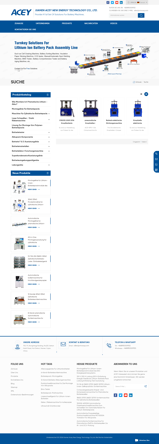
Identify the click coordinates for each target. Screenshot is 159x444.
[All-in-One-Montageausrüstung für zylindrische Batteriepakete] (19, 243)
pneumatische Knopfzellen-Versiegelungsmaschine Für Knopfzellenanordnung (90, 122)
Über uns (14, 373)
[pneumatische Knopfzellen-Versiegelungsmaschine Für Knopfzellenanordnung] (90, 108)
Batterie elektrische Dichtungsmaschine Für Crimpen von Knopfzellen (114, 122)
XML (12, 391)
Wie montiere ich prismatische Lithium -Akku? (29, 103)
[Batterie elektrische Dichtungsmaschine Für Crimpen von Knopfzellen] (113, 108)
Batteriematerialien (20, 146)
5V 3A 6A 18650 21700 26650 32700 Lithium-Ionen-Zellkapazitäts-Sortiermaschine (93, 385)
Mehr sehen (32, 189)
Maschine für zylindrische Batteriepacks (29, 114)
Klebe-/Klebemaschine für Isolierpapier (56, 402)
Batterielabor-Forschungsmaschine (27, 151)
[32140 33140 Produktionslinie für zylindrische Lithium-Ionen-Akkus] (19, 205)
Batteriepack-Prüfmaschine (52, 393)
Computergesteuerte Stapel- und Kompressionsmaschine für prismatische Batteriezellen (92, 392)
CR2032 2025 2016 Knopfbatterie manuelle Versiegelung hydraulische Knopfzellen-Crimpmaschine (66, 122)
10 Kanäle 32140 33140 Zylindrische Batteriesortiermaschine (37, 296)
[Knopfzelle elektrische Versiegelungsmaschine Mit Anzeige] (137, 108)
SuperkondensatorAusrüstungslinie (27, 156)
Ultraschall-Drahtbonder (50, 406)
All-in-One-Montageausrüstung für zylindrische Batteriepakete (37, 240)
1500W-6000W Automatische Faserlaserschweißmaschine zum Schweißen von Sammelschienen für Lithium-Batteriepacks (91, 407)
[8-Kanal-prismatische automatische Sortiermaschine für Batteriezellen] (19, 319)
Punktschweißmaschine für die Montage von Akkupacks (57, 385)
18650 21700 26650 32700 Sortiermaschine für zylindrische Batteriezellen (93, 399)
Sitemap (14, 387)
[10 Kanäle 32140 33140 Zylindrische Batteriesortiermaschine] (19, 300)
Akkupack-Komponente (22, 137)
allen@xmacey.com (128, 10)
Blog (12, 384)
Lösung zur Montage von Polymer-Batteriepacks (27, 126)
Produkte (67, 24)
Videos (113, 24)
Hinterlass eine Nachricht (144, 441)
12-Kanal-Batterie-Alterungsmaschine (56, 380)
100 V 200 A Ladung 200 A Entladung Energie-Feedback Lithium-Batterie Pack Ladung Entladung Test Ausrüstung (93, 379)
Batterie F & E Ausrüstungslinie (25, 142)
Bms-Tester (45, 389)
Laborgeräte (17, 165)
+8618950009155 (122, 8)
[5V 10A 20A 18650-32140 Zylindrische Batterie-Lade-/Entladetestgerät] (19, 262)
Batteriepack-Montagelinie (51, 376)
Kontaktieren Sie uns (25, 30)
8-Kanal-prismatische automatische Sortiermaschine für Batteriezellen (36, 316)
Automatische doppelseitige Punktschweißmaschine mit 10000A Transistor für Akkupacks (90, 416)
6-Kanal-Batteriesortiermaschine (54, 373)
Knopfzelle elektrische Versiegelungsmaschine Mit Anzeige (137, 122)
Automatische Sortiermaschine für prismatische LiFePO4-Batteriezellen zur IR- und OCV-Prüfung (92, 423)
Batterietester (18, 132)
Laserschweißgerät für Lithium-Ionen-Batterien (56, 398)
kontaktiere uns (17, 380)
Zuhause (19, 24)
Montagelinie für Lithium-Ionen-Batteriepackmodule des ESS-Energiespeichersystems (37, 183)
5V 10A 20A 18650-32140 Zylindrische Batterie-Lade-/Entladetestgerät (37, 258)
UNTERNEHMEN (42, 24)
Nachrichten (91, 24)
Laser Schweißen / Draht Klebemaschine (23, 119)
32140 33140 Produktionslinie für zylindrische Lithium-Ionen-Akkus (36, 202)
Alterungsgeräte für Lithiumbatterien (55, 369)
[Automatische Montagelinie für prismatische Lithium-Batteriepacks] (19, 224)
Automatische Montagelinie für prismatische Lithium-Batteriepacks (36, 221)
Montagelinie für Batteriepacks (26, 109)
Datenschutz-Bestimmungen (22, 395)
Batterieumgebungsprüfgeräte (25, 160)
